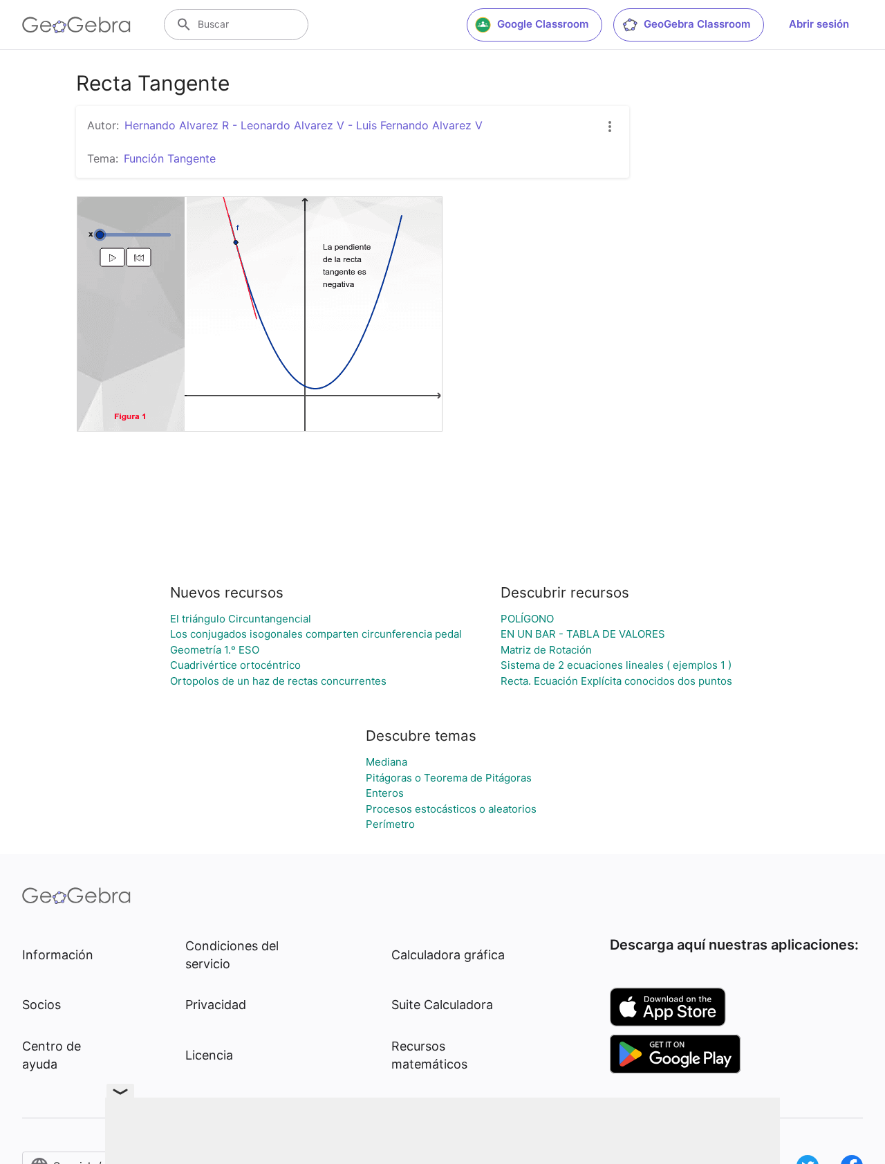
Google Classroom (542, 23)
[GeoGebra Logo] (76, 25)
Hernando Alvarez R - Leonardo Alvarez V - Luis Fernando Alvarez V (303, 125)
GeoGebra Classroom (697, 23)
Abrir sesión (819, 23)
